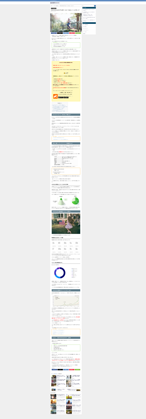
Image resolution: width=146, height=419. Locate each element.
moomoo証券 (55, 69)
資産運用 (84, 33)
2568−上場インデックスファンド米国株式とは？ (59, 105)
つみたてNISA (84, 26)
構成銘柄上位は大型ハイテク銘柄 (58, 108)
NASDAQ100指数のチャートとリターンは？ (58, 110)
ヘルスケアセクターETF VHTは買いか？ (58, 330)
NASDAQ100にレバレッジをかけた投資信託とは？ (60, 139)
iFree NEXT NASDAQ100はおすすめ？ (58, 137)
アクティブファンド (85, 28)
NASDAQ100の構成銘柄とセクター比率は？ (58, 107)
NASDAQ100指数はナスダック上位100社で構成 (60, 106)
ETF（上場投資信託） (53, 8)
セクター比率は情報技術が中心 (58, 109)
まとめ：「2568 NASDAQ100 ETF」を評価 (58, 111)
